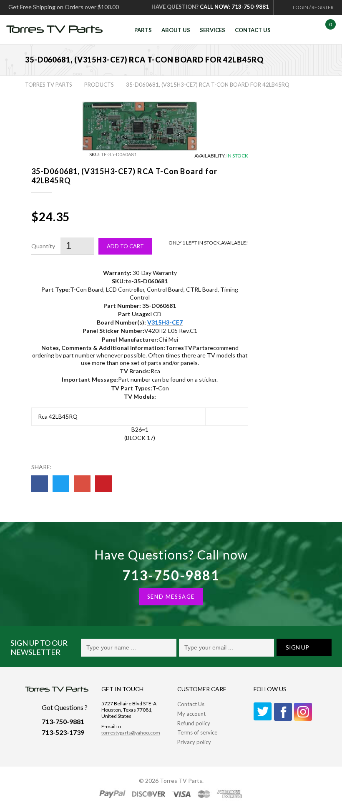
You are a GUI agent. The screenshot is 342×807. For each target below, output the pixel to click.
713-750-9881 (170, 575)
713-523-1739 (63, 732)
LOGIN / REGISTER (313, 7)
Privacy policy (194, 742)
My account (191, 713)
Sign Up (297, 647)
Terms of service (197, 732)
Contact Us (190, 704)
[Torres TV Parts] (57, 30)
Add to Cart (125, 246)
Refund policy (193, 723)
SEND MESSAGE (171, 596)
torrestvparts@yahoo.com (130, 733)
